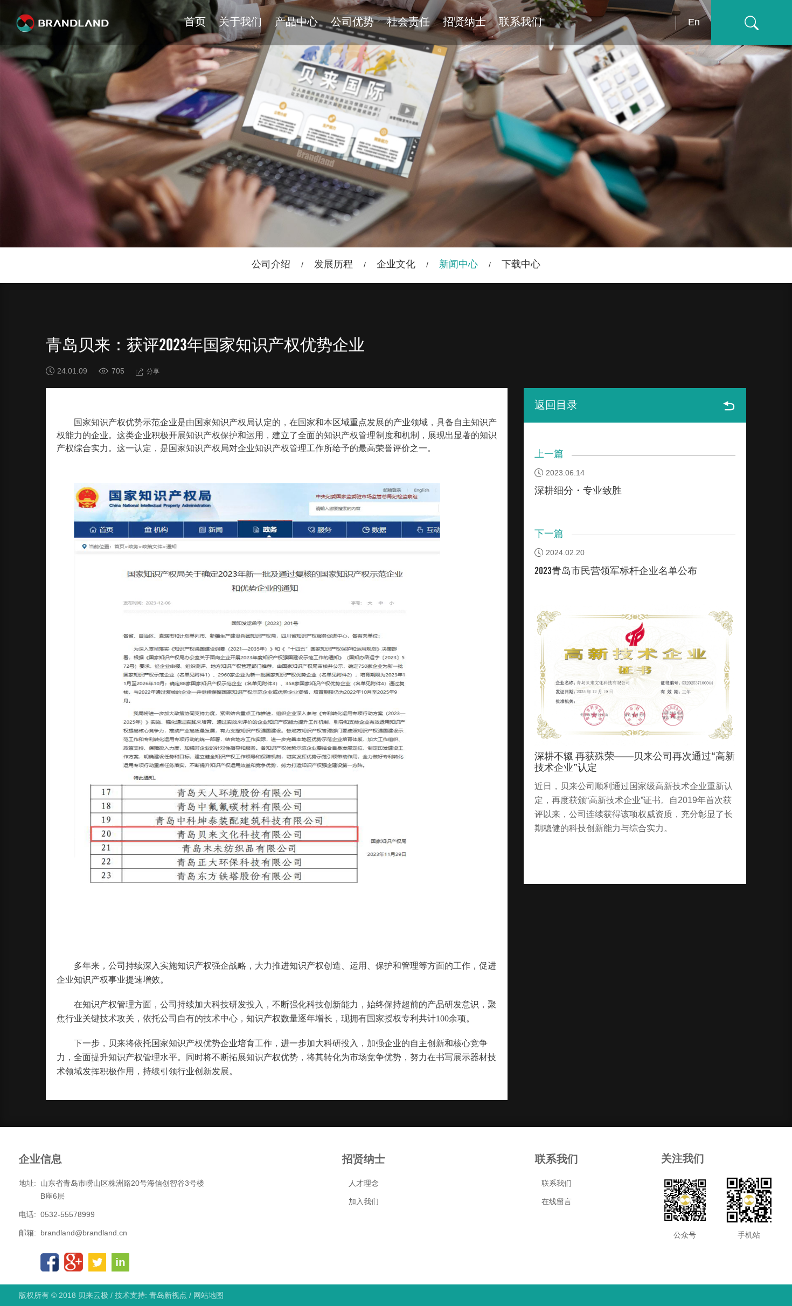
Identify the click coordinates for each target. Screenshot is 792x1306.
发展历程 (333, 264)
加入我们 (364, 1201)
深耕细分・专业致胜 (578, 491)
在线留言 (556, 1201)
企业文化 (396, 264)
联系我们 (520, 22)
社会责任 (408, 22)
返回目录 (556, 405)
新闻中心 (458, 264)
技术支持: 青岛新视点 (151, 1295)
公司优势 (352, 22)
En (694, 22)
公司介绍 (271, 264)
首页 (195, 22)
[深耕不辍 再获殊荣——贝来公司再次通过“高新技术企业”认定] (634, 675)
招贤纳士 (464, 22)
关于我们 (240, 22)
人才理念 (364, 1183)
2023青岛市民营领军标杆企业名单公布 (615, 571)
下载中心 (521, 264)
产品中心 (296, 22)
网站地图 (208, 1295)
